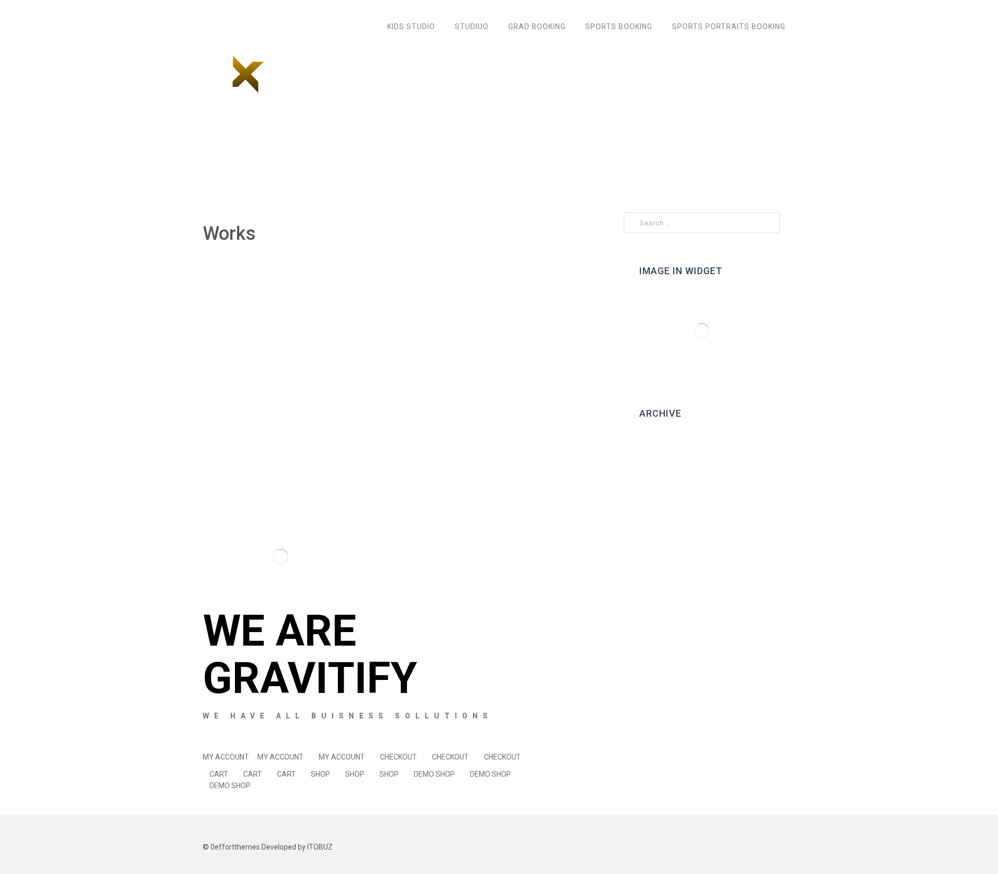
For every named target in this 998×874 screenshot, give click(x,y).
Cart (218, 774)
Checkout (398, 757)
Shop (320, 774)
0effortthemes (235, 847)
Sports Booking (618, 26)
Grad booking (537, 26)
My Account (226, 757)
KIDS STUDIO (411, 26)
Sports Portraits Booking (728, 26)
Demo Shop (434, 774)
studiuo (472, 26)
